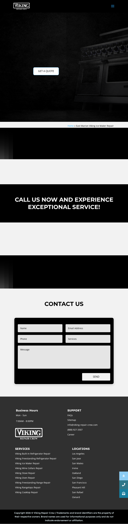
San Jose (76, 458)
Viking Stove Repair (25, 473)
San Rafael (77, 492)
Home (71, 125)
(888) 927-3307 (75, 429)
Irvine (75, 468)
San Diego (77, 477)
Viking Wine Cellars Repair (29, 468)
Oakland (76, 473)
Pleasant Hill (78, 487)
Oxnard (76, 497)
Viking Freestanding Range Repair (32, 482)
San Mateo (77, 463)
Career (70, 434)
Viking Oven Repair (25, 477)
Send (96, 376)
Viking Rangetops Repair (28, 487)
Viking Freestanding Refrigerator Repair (36, 458)
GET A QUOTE (46, 71)
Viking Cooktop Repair (26, 492)
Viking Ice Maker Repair (27, 463)
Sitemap (71, 419)
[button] (123, 493)
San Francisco (79, 482)
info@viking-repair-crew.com (82, 424)
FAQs (70, 415)
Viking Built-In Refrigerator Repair (32, 453)
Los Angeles (78, 453)
